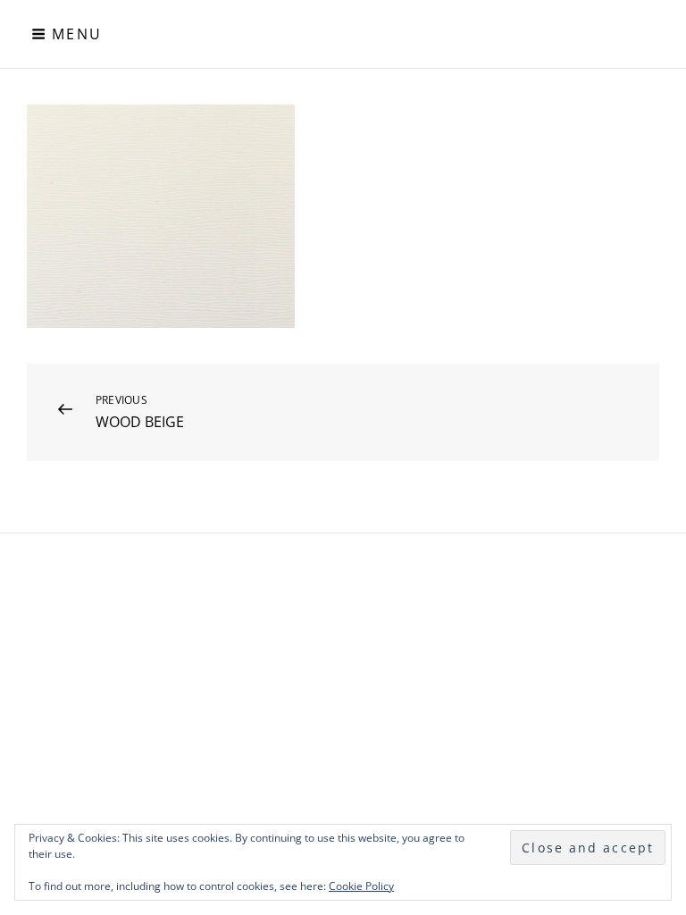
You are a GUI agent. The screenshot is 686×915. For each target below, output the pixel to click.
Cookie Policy (361, 886)
